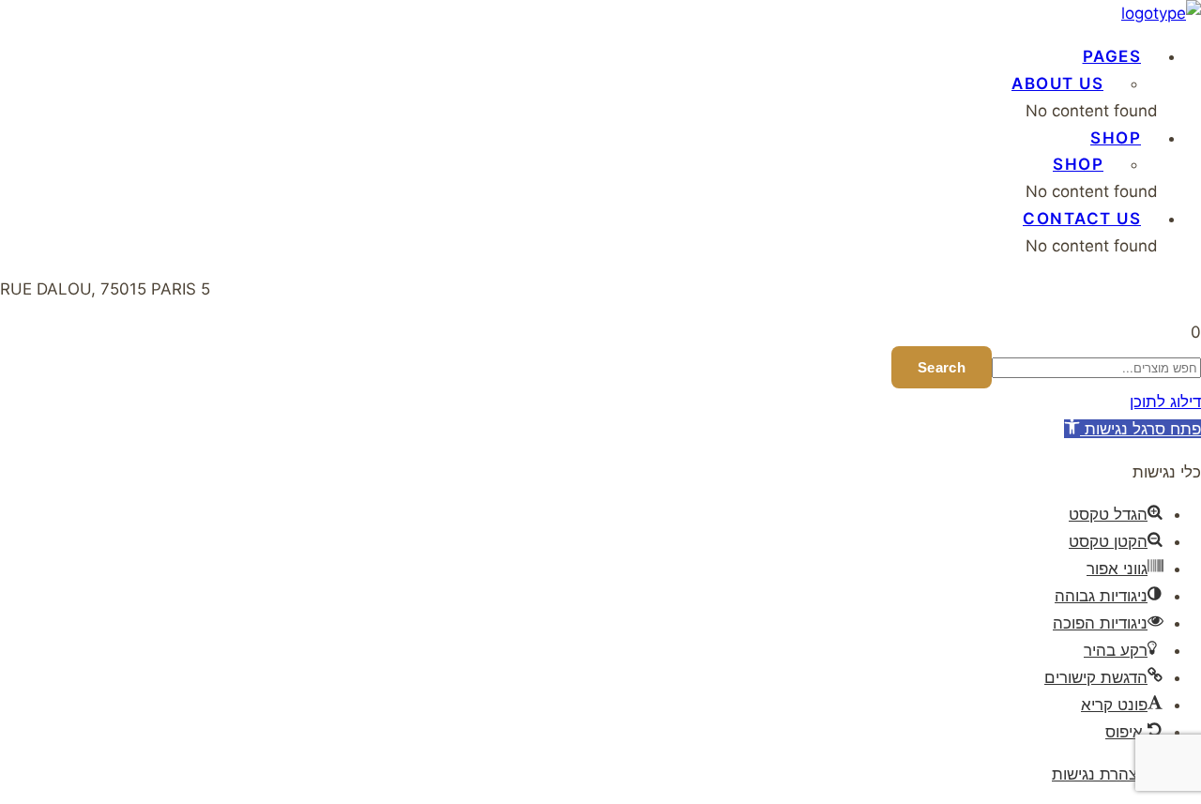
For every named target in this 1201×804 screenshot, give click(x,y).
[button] (1196, 332)
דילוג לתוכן (1165, 401)
